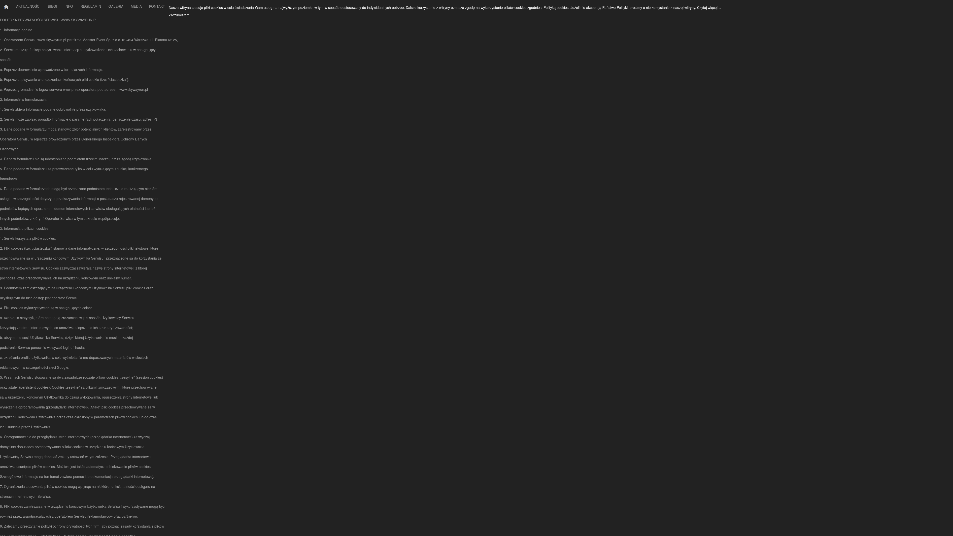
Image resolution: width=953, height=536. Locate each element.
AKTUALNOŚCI (28, 6)
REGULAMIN (90, 6)
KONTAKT (157, 6)
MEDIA (136, 6)
